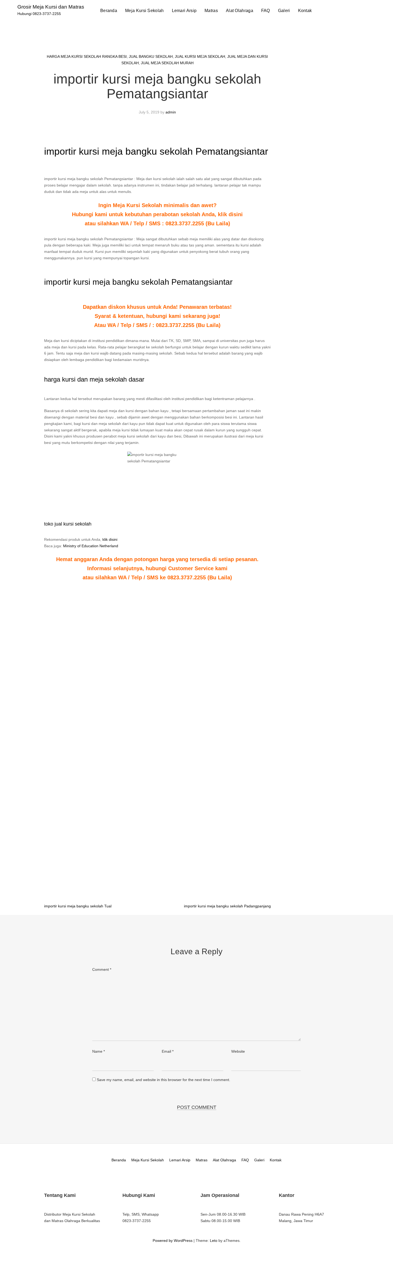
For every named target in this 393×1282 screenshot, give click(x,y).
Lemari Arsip (184, 10)
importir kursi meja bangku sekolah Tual (77, 906)
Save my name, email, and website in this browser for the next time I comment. (163, 1080)
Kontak (305, 10)
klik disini (109, 539)
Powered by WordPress (172, 1240)
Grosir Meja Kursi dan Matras (50, 7)
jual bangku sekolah (151, 56)
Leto (213, 1240)
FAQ (265, 10)
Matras (211, 10)
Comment (101, 969)
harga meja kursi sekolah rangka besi (87, 56)
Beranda (108, 10)
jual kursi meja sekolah (200, 56)
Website (238, 1051)
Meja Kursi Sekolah (144, 10)
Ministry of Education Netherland (90, 546)
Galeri (284, 10)
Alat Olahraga (239, 10)
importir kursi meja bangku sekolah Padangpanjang (227, 906)
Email (168, 1051)
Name (98, 1051)
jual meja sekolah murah (167, 63)
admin (170, 112)
